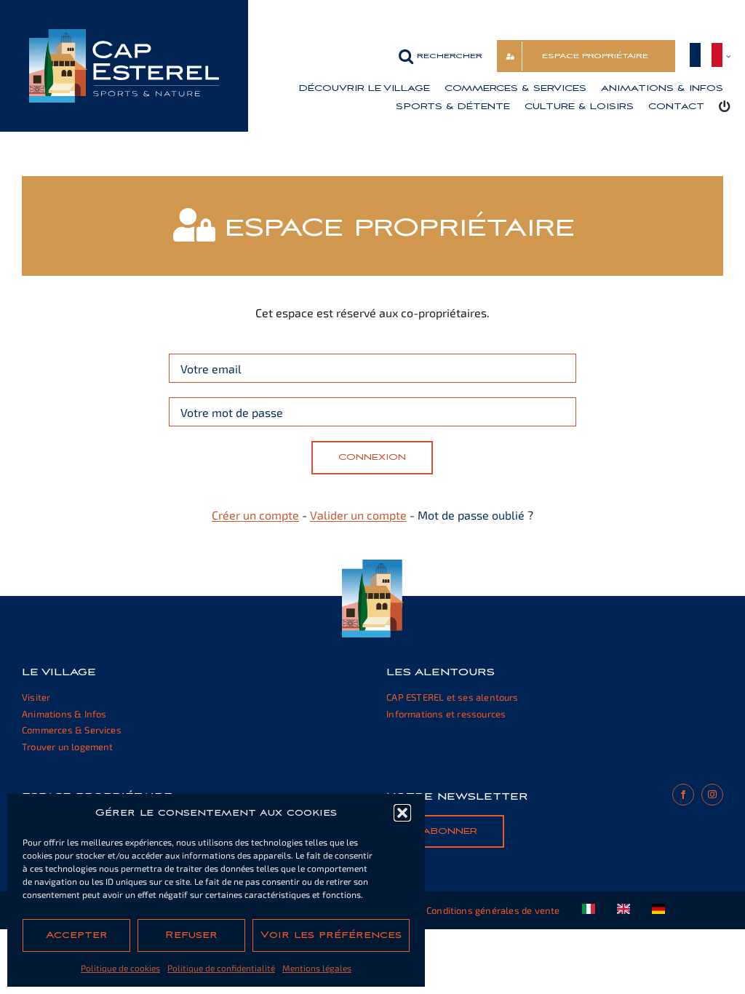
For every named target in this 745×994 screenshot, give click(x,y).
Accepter (77, 935)
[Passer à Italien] (588, 910)
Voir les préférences (331, 935)
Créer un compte (255, 515)
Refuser (191, 935)
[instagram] (712, 795)
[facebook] (683, 795)
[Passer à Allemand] (658, 910)
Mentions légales (316, 968)
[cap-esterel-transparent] (124, 34)
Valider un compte (358, 515)
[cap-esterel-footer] (373, 565)
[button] (402, 813)
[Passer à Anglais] (623, 910)
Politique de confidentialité (221, 968)
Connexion (372, 457)
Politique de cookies (120, 968)
